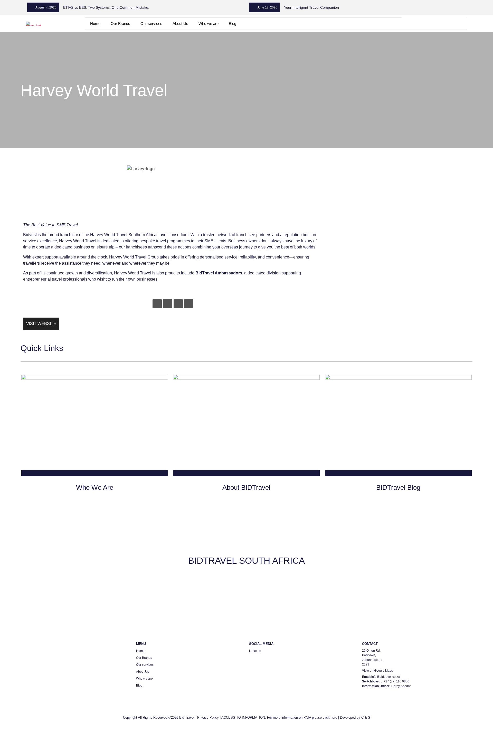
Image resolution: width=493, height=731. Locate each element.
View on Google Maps (377, 670)
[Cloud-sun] (447, 24)
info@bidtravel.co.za (385, 677)
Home (95, 23)
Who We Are (94, 487)
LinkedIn (255, 651)
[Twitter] (188, 303)
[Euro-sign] (434, 24)
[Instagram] (178, 303)
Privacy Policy (208, 717)
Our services (151, 23)
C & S (365, 717)
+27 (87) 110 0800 (396, 681)
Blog (232, 23)
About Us (180, 23)
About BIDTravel (246, 487)
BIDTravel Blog (398, 487)
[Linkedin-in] (421, 24)
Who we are (208, 23)
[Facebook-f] (167, 303)
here (334, 717)
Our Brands (120, 23)
